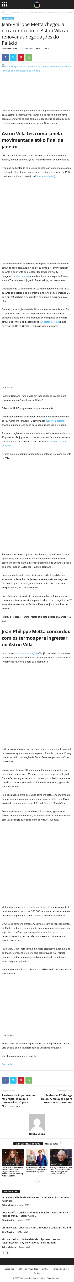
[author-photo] (37, 1122)
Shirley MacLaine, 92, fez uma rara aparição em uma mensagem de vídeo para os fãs (61, 1170)
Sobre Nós (9, 1268)
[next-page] (39, 1181)
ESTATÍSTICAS (14, 12)
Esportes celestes (44, 176)
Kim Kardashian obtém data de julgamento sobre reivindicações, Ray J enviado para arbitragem (31, 1241)
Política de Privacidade (28, 1268)
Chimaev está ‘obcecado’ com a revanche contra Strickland (36, 1227)
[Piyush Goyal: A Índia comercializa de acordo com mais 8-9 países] (37, 1157)
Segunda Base (53, 1278)
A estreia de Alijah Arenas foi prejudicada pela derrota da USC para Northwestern (18, 1100)
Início (4, 12)
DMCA (44, 1268)
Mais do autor (51, 1143)
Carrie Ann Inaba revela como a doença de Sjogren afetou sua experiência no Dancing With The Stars (12, 1171)
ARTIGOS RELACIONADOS (28, 1143)
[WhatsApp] (28, 57)
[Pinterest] (21, 57)
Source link (8, 1064)
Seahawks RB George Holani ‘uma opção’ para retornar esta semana (56, 1098)
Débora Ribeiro (9, 1205)
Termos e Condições (60, 1268)
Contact (37, 1273)
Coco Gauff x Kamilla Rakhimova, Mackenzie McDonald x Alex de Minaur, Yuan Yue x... (35, 1214)
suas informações (28, 653)
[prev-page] (35, 1181)
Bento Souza (11, 48)
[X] (13, 57)
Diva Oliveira (8, 1220)
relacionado (8, 387)
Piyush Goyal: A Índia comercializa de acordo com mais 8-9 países (36, 1169)
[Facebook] (5, 57)
